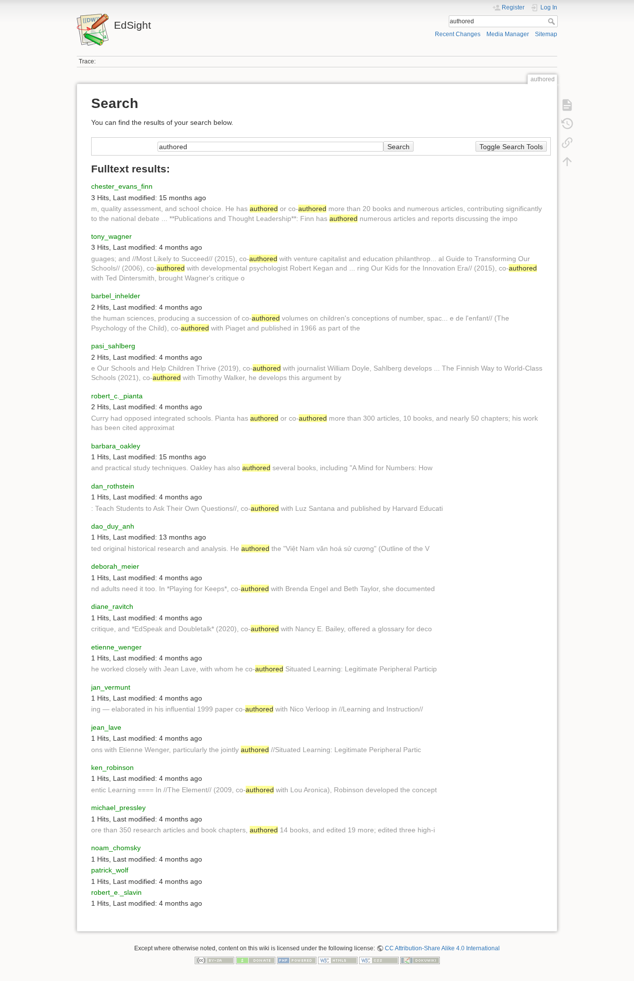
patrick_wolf (109, 870)
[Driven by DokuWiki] (420, 960)
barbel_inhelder (115, 296)
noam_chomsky (116, 848)
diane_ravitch (112, 606)
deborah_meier (115, 566)
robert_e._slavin (116, 892)
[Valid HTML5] (338, 960)
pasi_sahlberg (113, 346)
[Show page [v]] (567, 105)
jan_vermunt (110, 687)
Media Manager (507, 34)
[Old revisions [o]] (567, 123)
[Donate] (255, 960)
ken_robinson (112, 767)
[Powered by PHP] (297, 960)
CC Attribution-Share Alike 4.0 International (442, 948)
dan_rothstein (112, 486)
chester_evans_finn (122, 186)
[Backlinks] (567, 142)
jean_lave (106, 727)
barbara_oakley (115, 446)
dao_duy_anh (112, 526)
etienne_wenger (116, 647)
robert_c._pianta (117, 396)
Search (552, 21)
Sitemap (546, 34)
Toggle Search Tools (511, 147)
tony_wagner (111, 236)
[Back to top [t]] (567, 161)
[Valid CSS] (379, 960)
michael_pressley (118, 808)
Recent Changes (457, 34)
